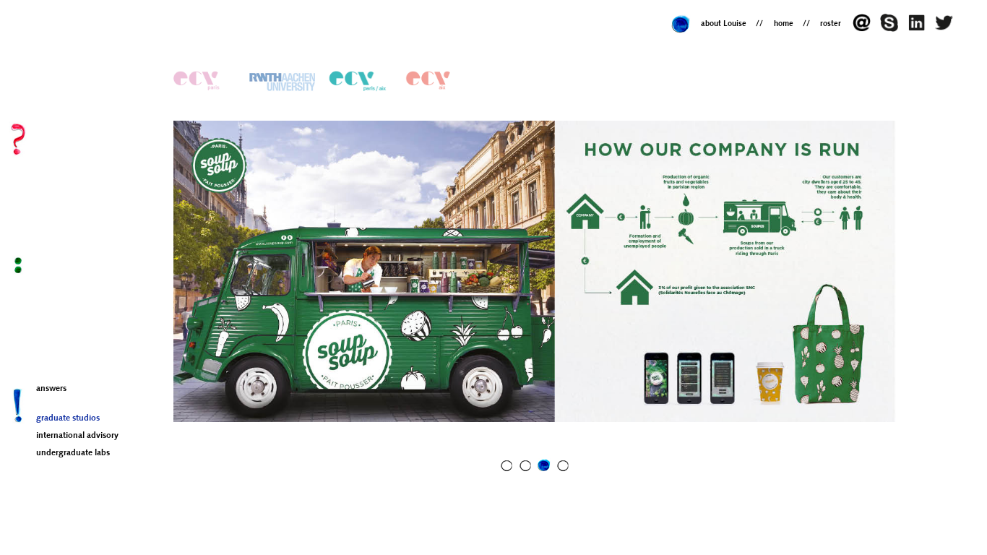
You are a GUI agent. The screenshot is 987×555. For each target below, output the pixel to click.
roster (830, 24)
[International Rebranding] (204, 81)
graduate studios (68, 418)
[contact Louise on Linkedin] (920, 29)
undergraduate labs (73, 453)
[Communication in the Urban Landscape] (436, 81)
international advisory (77, 435)
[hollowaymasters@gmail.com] (865, 29)
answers (51, 388)
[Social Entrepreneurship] (360, 81)
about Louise (723, 24)
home (783, 24)
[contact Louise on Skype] (892, 29)
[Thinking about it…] (946, 29)
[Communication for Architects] (282, 81)
